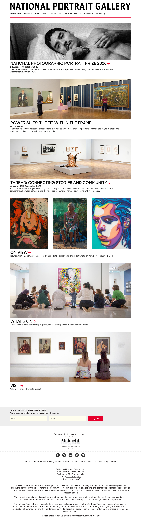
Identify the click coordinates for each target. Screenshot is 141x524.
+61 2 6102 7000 (73, 476)
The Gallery (56, 13)
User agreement (72, 461)
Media (43, 461)
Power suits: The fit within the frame (50, 122)
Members (89, 13)
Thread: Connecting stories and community (58, 182)
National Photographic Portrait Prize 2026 (58, 63)
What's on (15, 13)
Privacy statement (55, 461)
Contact (35, 461)
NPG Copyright (70, 511)
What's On (21, 321)
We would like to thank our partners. (70, 434)
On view (19, 252)
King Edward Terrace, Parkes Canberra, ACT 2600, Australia (70, 473)
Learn (68, 13)
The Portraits (31, 13)
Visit (44, 13)
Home (27, 461)
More (99, 13)
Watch (77, 13)
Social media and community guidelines (98, 461)
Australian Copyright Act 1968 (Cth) (99, 506)
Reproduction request (84, 509)
